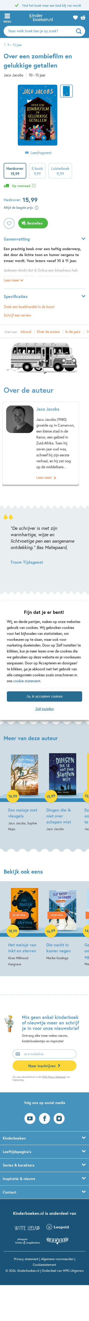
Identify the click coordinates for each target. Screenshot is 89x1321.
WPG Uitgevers (73, 1270)
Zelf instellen (44, 709)
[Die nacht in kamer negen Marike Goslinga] (62, 924)
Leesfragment (41, 152)
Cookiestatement (44, 1264)
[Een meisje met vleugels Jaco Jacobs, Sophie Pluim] (24, 792)
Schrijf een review (17, 315)
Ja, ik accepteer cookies (44, 696)
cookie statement (26, 680)
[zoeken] (80, 31)
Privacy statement (26, 1259)
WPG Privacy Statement (54, 1076)
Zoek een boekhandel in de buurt (29, 306)
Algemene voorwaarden (57, 1259)
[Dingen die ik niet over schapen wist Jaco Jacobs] (62, 792)
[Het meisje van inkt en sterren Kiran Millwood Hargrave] (24, 927)
